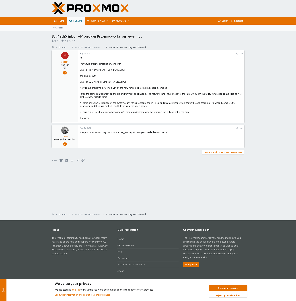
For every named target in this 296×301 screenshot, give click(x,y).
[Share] (237, 53)
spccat (57, 40)
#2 (241, 128)
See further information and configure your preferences (82, 294)
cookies (76, 289)
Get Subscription (126, 245)
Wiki (119, 251)
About (120, 270)
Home (120, 238)
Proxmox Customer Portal (131, 264)
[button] (107, 20)
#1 (241, 53)
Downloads (123, 258)
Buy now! (192, 264)
